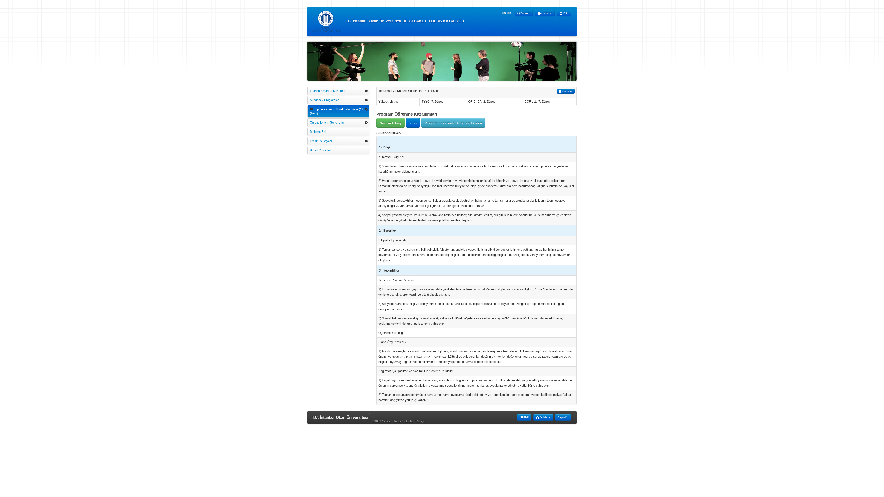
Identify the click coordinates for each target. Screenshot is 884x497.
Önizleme (546, 13)
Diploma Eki (318, 131)
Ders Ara (525, 13)
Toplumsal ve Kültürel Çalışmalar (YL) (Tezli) (337, 111)
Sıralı (413, 123)
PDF (565, 13)
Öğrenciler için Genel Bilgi (327, 122)
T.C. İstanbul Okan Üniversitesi (340, 417)
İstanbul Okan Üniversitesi (327, 90)
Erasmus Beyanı (321, 141)
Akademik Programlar (324, 100)
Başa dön (563, 417)
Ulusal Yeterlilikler (322, 150)
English (506, 13)
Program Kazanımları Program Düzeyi (453, 123)
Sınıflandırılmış (390, 123)
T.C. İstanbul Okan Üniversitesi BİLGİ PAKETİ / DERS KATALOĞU (404, 21)
